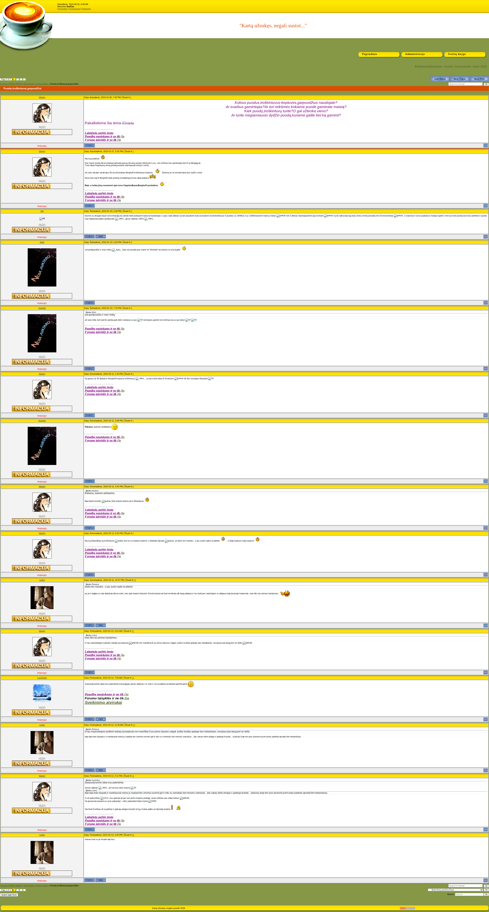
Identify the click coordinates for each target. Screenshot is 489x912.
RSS (483, 66)
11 (133, 631)
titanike (42, 308)
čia (122, 136)
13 (134, 725)
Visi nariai (448, 66)
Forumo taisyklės (463, 66)
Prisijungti (86, 9)
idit (42, 211)
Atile (42, 242)
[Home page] (100, 719)
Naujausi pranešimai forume (429, 66)
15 (133, 835)
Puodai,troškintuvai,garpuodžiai (64, 84)
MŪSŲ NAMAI (16, 84)
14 (133, 776)
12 (133, 678)
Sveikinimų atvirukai (103, 702)
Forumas (4, 84)
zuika (42, 580)
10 (135, 580)
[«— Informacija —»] (31, 132)
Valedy (42, 97)
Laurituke (42, 678)
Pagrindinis (62, 9)
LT (42, 127)
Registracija (74, 9)
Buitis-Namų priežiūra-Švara (36, 84)
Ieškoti (476, 66)
